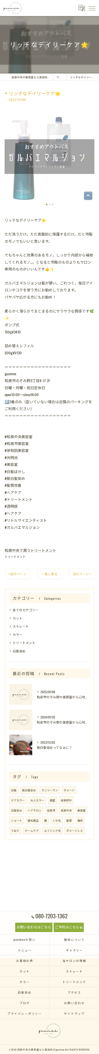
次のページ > (82, 574)
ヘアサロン (34, 810)
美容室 (81, 810)
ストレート (21, 626)
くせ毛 (56, 820)
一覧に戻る (49, 574)
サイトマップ (74, 1013)
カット (17, 618)
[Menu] (92, 8)
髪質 (69, 820)
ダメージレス (74, 830)
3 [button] (52, 204)
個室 (52, 800)
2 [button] (49, 204)
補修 (80, 820)
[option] (49, 156)
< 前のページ (17, 574)
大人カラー (37, 800)
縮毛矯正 (33, 820)
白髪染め (19, 650)
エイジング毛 (52, 830)
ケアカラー (18, 800)
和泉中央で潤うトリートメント (30, 550)
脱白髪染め (29, 790)
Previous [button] (9, 158)
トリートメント (15, 556)
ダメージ (69, 790)
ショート (16, 820)
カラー (17, 634)
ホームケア (32, 830)
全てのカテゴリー (25, 609)
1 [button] (46, 204)
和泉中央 (66, 810)
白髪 (14, 790)
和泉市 (51, 810)
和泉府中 (66, 800)
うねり (15, 830)
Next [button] (89, 158)
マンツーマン (49, 790)
